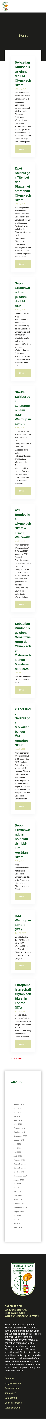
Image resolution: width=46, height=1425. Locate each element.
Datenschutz (11, 1398)
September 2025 (20, 1136)
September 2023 (20, 1208)
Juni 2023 (17, 1219)
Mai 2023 (17, 1223)
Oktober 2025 (19, 1132)
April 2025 (18, 1156)
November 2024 (20, 1168)
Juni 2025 (17, 1148)
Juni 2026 (17, 1112)
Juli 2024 (17, 1184)
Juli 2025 (17, 1144)
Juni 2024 (17, 1188)
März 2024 (18, 1200)
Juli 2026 (17, 1108)
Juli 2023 (17, 1216)
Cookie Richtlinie (13, 1403)
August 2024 (19, 1180)
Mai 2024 (17, 1192)
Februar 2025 (19, 1160)
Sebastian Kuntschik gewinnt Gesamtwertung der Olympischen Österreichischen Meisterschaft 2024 (23, 646)
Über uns (9, 1378)
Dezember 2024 (20, 1164)
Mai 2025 (17, 1152)
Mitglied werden (13, 1383)
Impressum (10, 1393)
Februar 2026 (19, 1128)
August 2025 (19, 1140)
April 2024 (18, 1196)
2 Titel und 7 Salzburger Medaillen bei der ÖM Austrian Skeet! (23, 727)
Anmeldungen (12, 1388)
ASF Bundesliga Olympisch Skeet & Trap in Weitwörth (23, 523)
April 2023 (18, 1227)
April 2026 (18, 1120)
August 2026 (19, 1104)
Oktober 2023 (19, 1204)
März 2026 (18, 1124)
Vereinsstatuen (12, 1407)
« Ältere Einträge (18, 1059)
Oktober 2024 (19, 1172)
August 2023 (19, 1212)
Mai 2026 (17, 1116)
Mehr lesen (21, 149)
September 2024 (20, 1176)
